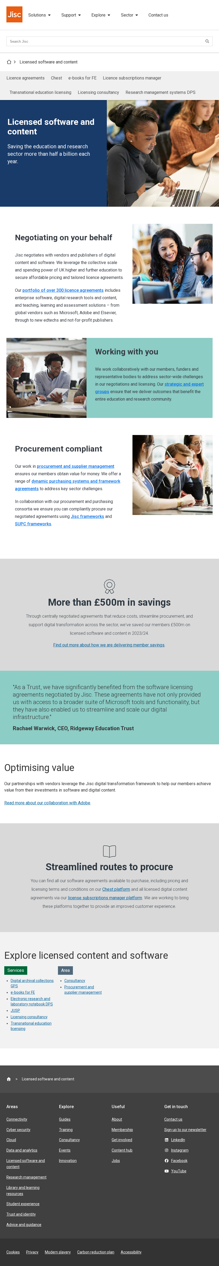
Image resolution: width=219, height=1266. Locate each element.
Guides (65, 1119)
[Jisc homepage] (15, 14)
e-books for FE (82, 78)
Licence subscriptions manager (132, 78)
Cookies (13, 1252)
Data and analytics (21, 1150)
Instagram (180, 1150)
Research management (26, 1177)
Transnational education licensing (40, 92)
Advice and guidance (23, 1225)
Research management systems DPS (160, 92)
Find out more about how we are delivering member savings (109, 645)
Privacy (32, 1252)
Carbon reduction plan (95, 1252)
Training (66, 1130)
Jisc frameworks (87, 516)
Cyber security (18, 1130)
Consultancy (74, 981)
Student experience (23, 1204)
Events (65, 1150)
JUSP (15, 1010)
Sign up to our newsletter (185, 1130)
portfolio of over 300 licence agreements (63, 290)
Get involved (122, 1140)
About (117, 1119)
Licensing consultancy (98, 92)
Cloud (11, 1140)
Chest (56, 78)
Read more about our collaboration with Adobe (47, 802)
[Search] (208, 41)
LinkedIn (178, 1140)
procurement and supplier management (75, 466)
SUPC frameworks (33, 523)
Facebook (179, 1161)
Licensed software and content (48, 62)
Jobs (116, 1161)
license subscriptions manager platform (105, 897)
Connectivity (16, 1119)
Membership (122, 1130)
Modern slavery (58, 1252)
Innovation (68, 1161)
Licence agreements (25, 78)
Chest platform (116, 889)
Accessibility (131, 1252)
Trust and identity (21, 1214)
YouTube (178, 1171)
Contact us (158, 15)
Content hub (122, 1150)
